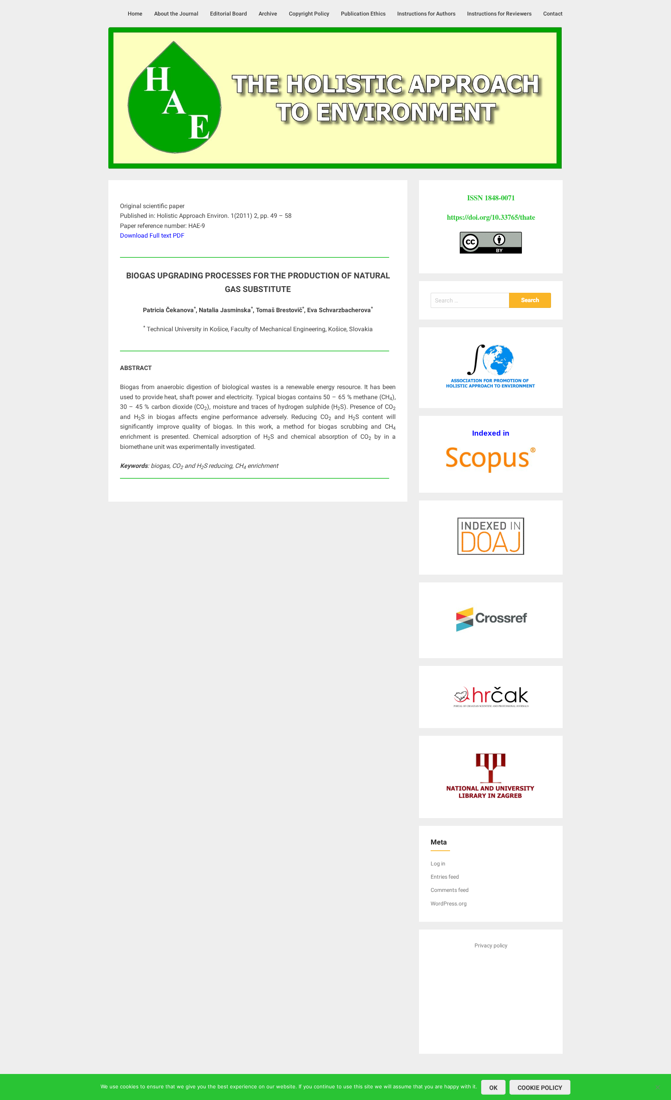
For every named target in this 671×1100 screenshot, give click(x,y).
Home (135, 13)
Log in (438, 863)
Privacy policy (491, 945)
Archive (268, 13)
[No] (657, 1086)
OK (493, 1087)
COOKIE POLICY (540, 1087)
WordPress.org (449, 903)
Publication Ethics (363, 13)
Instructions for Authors (426, 13)
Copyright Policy (309, 13)
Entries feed (445, 877)
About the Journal (176, 13)
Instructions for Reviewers (499, 13)
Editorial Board (228, 13)
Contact (553, 13)
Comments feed (450, 890)
